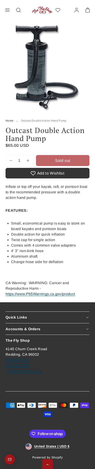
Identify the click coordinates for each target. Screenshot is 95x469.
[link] (76, 10)
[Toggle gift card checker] (10, 459)
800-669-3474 (18, 360)
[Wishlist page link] (58, 10)
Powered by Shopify (47, 457)
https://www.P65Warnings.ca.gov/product (40, 294)
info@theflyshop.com (23, 371)
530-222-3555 (18, 365)
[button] (7, 10)
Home (9, 120)
